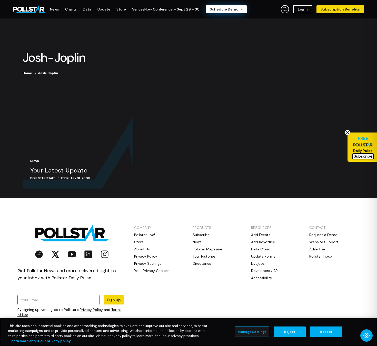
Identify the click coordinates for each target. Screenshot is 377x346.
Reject (289, 332)
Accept (326, 332)
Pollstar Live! (144, 234)
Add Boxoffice (263, 242)
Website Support (323, 242)
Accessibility (261, 278)
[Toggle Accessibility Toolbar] (366, 335)
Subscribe (201, 234)
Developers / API (265, 270)
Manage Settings (252, 332)
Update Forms (263, 256)
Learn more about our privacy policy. (40, 341)
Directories (202, 263)
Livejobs (258, 263)
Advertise (317, 249)
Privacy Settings (147, 263)
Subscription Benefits (340, 9)
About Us (142, 249)
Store (139, 242)
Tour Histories (204, 256)
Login (303, 9)
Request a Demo (323, 234)
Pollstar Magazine (207, 249)
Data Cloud (260, 249)
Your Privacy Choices (152, 270)
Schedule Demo (224, 9)
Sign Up (114, 300)
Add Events (260, 234)
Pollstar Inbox (320, 256)
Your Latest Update (58, 170)
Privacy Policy (91, 309)
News (34, 161)
